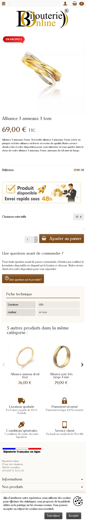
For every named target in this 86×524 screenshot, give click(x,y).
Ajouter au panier (65, 238)
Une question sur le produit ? (23, 278)
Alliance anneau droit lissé (25, 375)
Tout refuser (53, 515)
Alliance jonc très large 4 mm (61, 375)
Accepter (74, 515)
